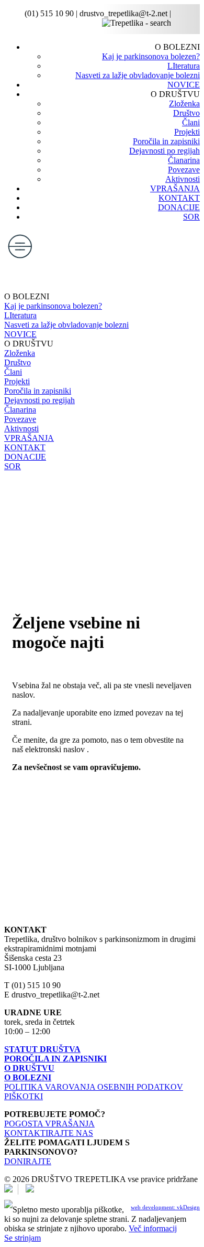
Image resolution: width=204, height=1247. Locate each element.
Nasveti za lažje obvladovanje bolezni (137, 75)
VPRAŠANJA (175, 188)
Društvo (186, 113)
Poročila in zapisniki (166, 141)
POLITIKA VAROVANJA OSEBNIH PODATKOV (93, 1086)
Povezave (184, 169)
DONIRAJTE (27, 1161)
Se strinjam (22, 1237)
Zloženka (184, 103)
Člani (191, 122)
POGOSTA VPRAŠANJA (49, 1123)
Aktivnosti (182, 179)
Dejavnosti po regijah (164, 150)
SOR (191, 216)
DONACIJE (179, 207)
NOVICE (183, 84)
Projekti (187, 131)
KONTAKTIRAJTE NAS (48, 1133)
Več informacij (153, 1228)
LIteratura (183, 65)
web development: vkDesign (165, 1207)
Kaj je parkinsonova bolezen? (151, 56)
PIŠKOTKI (23, 1096)
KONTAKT (179, 197)
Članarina (184, 160)
